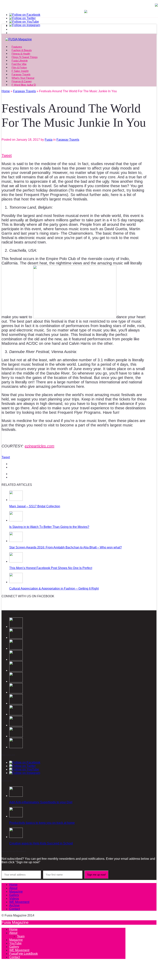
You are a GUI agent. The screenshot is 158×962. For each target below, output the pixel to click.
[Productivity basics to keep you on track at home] (16, 816)
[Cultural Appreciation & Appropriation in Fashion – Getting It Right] (16, 582)
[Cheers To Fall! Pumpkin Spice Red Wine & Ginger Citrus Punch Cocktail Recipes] (16, 747)
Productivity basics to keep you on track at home (42, 822)
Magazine (16, 891)
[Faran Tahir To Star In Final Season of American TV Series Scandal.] (16, 659)
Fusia (48, 139)
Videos (14, 898)
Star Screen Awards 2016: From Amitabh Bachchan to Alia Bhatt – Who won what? (65, 547)
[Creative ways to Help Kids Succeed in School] (16, 836)
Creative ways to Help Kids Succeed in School (41, 843)
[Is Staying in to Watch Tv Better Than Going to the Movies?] (16, 520)
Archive (14, 905)
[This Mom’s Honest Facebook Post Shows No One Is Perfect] (16, 561)
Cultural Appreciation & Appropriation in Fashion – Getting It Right (54, 588)
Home (13, 884)
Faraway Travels (67, 139)
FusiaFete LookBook (23, 953)
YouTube (15, 943)
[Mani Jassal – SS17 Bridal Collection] (16, 499)
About (13, 888)
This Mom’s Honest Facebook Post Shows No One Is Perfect (50, 568)
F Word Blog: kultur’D (24, 84)
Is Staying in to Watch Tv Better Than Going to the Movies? (49, 526)
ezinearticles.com (39, 446)
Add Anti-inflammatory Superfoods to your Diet (40, 802)
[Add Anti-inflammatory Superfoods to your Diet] (16, 795)
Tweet (7, 155)
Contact (14, 908)
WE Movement (19, 902)
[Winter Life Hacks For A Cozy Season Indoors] (16, 692)
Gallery (14, 895)
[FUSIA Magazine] (79, 39)
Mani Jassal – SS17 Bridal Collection (34, 506)
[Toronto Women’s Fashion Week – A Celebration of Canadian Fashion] (16, 736)
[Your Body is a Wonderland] (16, 703)
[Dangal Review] (16, 725)
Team (20, 936)
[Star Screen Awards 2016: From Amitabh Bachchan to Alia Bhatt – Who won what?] (16, 540)
